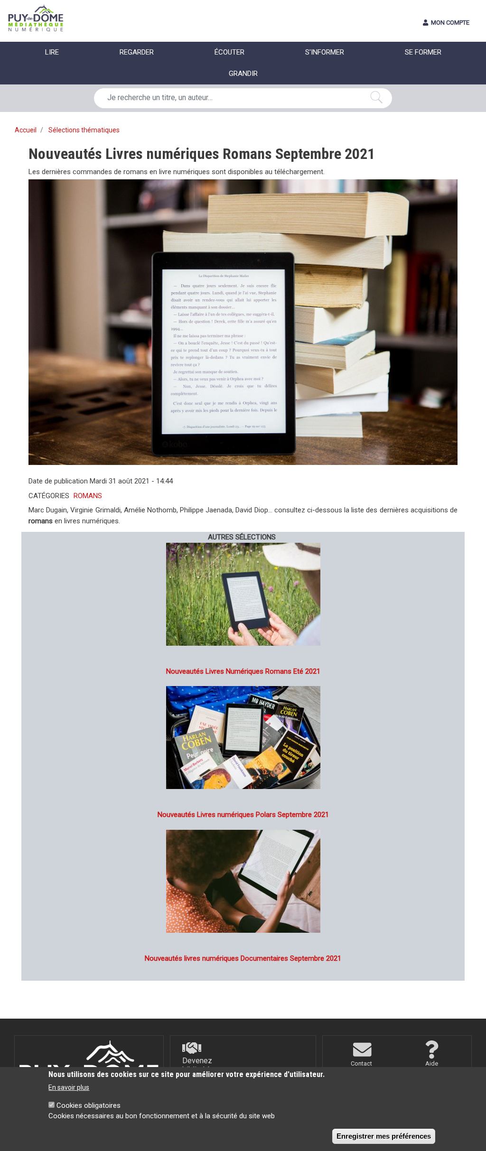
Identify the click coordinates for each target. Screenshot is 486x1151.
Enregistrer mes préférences (383, 1136)
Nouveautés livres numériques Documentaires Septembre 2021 (243, 958)
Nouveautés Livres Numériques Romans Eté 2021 (243, 671)
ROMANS (88, 496)
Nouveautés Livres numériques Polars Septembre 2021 (243, 814)
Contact (361, 1063)
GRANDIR (243, 73)
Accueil (26, 130)
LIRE (52, 52)
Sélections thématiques (84, 130)
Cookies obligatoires (88, 1105)
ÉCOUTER (229, 52)
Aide (431, 1063)
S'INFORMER (324, 52)
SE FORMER (423, 52)
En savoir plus (68, 1087)
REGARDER (137, 52)
